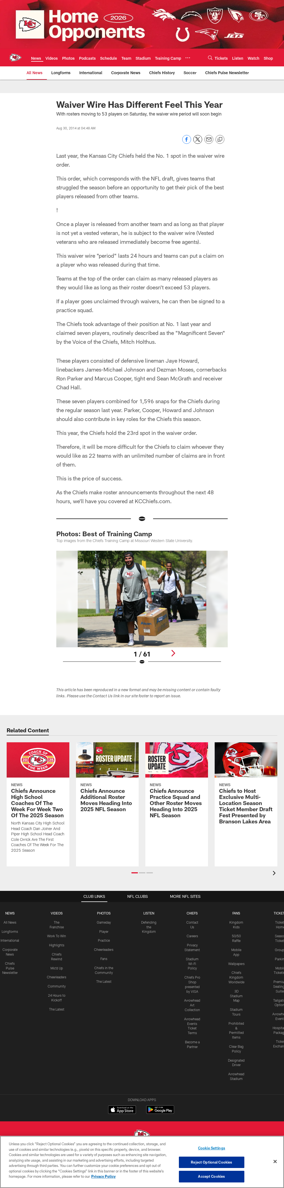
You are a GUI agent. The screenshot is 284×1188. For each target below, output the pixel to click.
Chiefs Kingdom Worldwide (236, 977)
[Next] (173, 653)
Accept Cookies (211, 1176)
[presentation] (275, 874)
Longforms (10, 931)
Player (103, 931)
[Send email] (208, 142)
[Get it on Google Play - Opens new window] (160, 1112)
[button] (134, 873)
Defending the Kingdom (148, 927)
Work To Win (56, 936)
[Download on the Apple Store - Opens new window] (122, 1110)
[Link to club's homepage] (15, 57)
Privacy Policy (103, 1176)
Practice (104, 940)
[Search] (210, 57)
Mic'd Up (56, 968)
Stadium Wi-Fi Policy (192, 963)
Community (57, 986)
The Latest (56, 1009)
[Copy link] (219, 139)
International (10, 940)
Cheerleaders (56, 977)
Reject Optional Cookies (211, 1162)
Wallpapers (236, 964)
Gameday (104, 922)
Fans (103, 959)
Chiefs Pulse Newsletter (10, 968)
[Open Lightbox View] (142, 611)
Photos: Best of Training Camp (104, 534)
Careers (192, 936)
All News (10, 922)
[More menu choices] (188, 58)
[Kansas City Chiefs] (142, 1135)
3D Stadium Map (236, 995)
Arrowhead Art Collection (192, 1005)
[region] (142, 1162)
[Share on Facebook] (186, 142)
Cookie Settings (211, 1148)
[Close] (275, 1162)
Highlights (56, 945)
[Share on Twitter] (197, 142)
